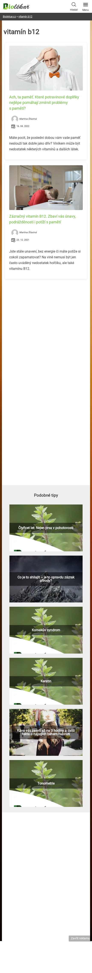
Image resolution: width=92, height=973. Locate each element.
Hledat (74, 9)
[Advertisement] (46, 312)
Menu (85, 10)
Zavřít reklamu (80, 938)
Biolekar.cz (9, 16)
